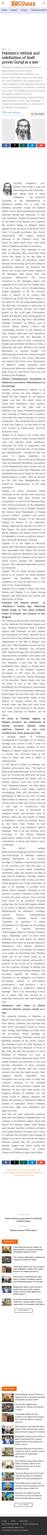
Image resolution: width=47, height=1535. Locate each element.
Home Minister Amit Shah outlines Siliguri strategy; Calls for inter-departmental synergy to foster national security (29, 1465)
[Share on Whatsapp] (23, 145)
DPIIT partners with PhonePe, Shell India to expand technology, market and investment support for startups (28, 1279)
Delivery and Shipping (30, 1524)
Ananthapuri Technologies (20, 1530)
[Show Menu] (3, 3)
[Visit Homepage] (23, 3)
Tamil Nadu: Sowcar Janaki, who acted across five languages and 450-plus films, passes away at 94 (30, 1486)
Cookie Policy (23, 1521)
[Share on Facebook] (6, 145)
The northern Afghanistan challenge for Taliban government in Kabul (29, 1258)
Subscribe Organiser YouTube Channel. (23, 1170)
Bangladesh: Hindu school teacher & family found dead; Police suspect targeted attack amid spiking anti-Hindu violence (28, 1291)
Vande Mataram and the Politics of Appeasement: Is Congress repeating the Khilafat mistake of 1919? (28, 1250)
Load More (23, 1311)
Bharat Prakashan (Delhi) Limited (13, 1528)
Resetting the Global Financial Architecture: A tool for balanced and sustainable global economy (28, 1496)
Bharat (13, 10)
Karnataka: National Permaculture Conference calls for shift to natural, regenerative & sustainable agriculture (29, 1302)
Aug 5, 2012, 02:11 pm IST (14, 115)
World (24, 10)
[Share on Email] (41, 145)
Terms (13, 1521)
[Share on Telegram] (32, 145)
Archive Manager (13, 112)
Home (4, 10)
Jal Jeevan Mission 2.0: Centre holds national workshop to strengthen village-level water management (29, 1476)
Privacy (4, 1521)
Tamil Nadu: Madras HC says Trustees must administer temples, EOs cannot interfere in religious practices (28, 1269)
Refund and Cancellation (10, 1524)
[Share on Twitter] (15, 145)
